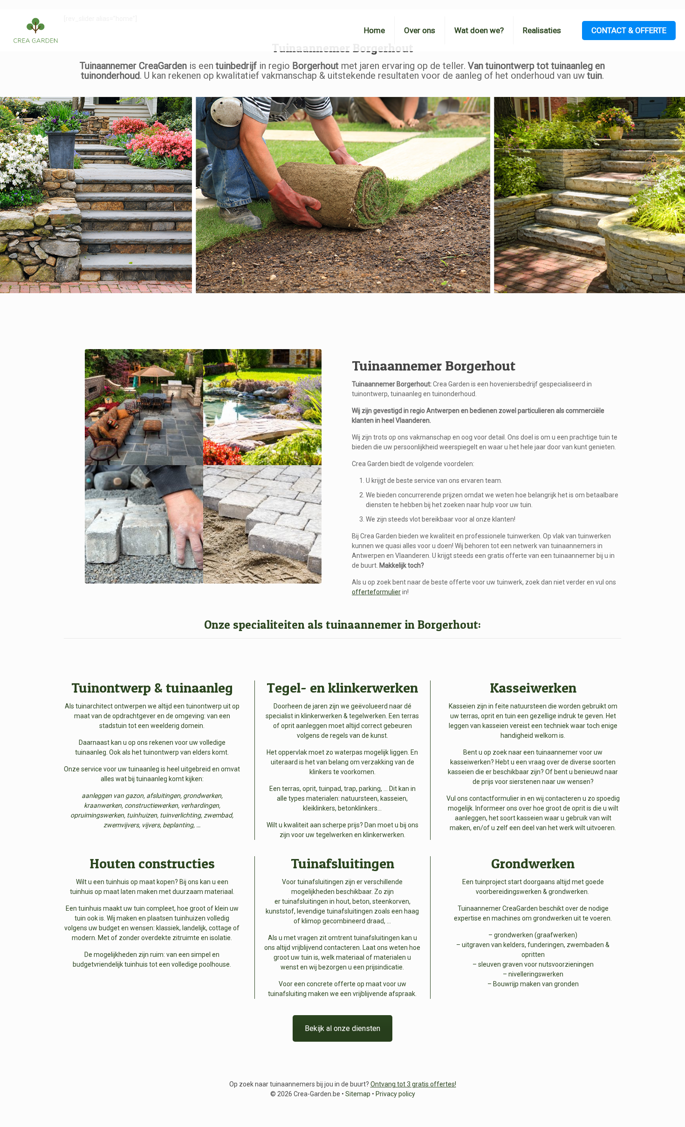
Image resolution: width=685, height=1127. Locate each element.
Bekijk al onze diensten (342, 1028)
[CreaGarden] (35, 30)
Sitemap (357, 1094)
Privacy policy (395, 1094)
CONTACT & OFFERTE (628, 30)
